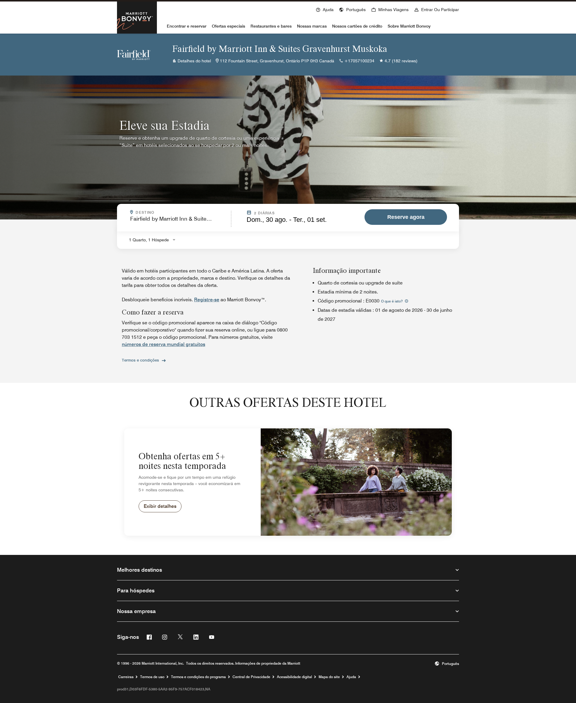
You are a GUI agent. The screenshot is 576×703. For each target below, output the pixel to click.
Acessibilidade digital (294, 677)
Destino (174, 212)
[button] (352, 9)
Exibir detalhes (160, 506)
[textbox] (178, 221)
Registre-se (206, 299)
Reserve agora (405, 217)
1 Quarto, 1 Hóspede (149, 239)
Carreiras (126, 677)
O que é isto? (392, 301)
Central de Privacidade (251, 677)
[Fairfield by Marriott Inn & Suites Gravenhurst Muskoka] (134, 54)
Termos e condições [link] (140, 360)
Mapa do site (329, 677)
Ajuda (351, 677)
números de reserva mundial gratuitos (163, 344)
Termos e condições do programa (198, 677)
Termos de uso (152, 677)
